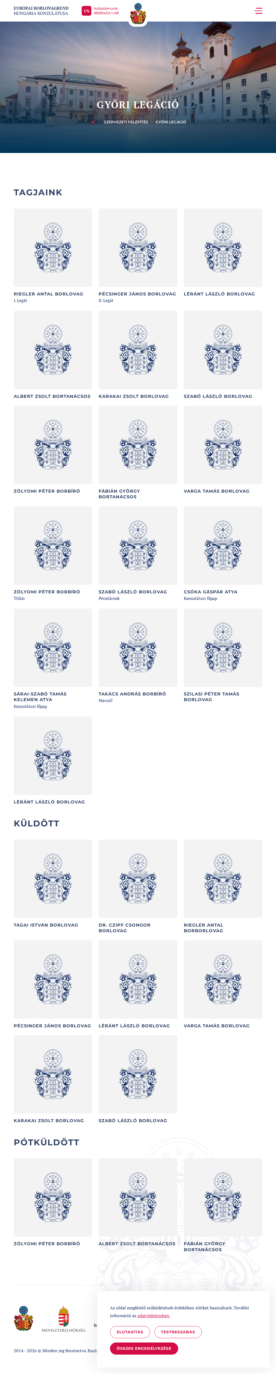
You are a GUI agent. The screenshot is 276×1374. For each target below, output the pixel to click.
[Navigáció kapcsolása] (258, 11)
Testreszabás (178, 1332)
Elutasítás (130, 1332)
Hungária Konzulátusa (41, 11)
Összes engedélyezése (144, 1348)
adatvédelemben (153, 1316)
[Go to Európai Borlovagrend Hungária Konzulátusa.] (93, 122)
